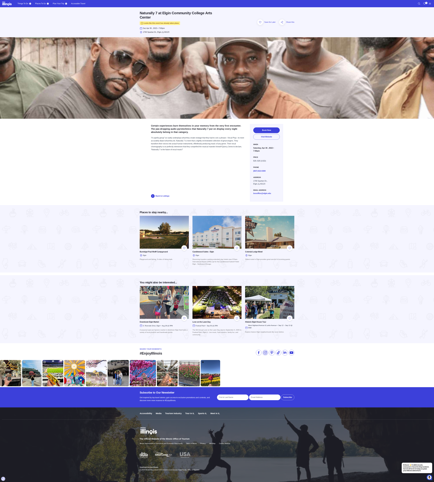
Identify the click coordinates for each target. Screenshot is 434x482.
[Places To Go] (47, 3)
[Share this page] (282, 22)
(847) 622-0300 (259, 171)
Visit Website (266, 137)
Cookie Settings (224, 443)
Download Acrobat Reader (149, 467)
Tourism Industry (173, 413)
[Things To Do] (30, 3)
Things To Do (23, 4)
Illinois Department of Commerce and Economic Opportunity (161, 443)
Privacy (202, 443)
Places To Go (40, 4)
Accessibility (146, 413)
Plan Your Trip (58, 4)
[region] (419, 3)
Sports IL (202, 413)
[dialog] (3, 479)
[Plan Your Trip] (66, 3)
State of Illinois (191, 443)
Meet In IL (215, 413)
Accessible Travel (78, 4)
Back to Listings (162, 196)
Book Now (266, 130)
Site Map (212, 443)
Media (159, 413)
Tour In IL (189, 413)
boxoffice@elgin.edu (262, 193)
